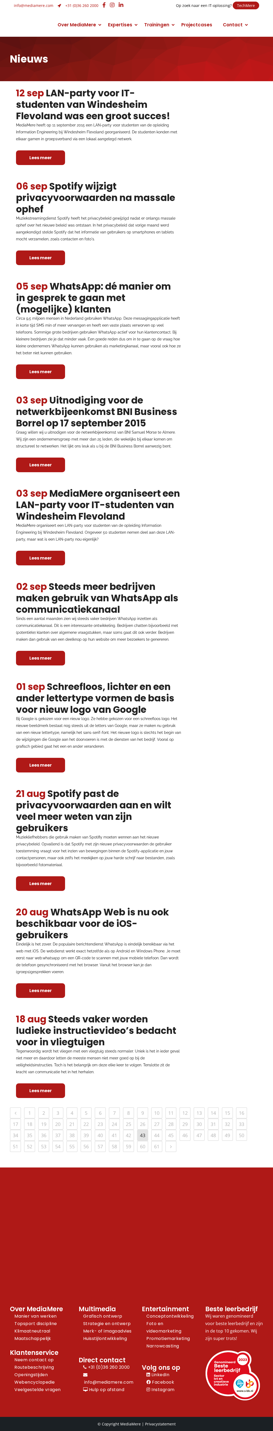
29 (185, 1124)
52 (29, 1146)
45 (171, 1135)
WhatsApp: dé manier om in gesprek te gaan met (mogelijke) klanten (93, 298)
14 (213, 1113)
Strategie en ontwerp (107, 1324)
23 (100, 1124)
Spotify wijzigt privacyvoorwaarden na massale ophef (95, 198)
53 (43, 1146)
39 (86, 1135)
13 (199, 1113)
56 (86, 1146)
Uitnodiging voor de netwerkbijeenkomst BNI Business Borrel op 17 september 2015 (96, 412)
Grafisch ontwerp (102, 1316)
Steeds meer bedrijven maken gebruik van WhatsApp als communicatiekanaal (97, 598)
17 (15, 1124)
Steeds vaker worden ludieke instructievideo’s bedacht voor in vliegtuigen (96, 1030)
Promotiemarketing (168, 1338)
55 (72, 1146)
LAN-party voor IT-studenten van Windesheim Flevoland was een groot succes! (93, 104)
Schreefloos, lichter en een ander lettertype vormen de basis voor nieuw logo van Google (95, 698)
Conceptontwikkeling (170, 1316)
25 (128, 1124)
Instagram (162, 1390)
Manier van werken (35, 1316)
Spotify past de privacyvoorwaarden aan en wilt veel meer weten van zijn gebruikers (93, 810)
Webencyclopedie (34, 1382)
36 (43, 1135)
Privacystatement (160, 1423)
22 (86, 1124)
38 (72, 1135)
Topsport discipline (35, 1324)
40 (100, 1135)
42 (128, 1135)
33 (241, 1124)
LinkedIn (159, 1375)
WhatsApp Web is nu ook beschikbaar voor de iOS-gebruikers (92, 923)
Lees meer (40, 158)
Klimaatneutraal (32, 1331)
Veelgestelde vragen (37, 1390)
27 (156, 1124)
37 (58, 1135)
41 (114, 1135)
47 (199, 1135)
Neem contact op (34, 1360)
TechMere (246, 5)
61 (156, 1146)
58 (114, 1146)
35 (29, 1135)
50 (241, 1135)
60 (142, 1146)
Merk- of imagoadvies (107, 1331)
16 (241, 1113)
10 (156, 1113)
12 (185, 1113)
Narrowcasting (162, 1346)
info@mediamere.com (33, 5)
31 (213, 1124)
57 (100, 1146)
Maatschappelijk (32, 1338)
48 (213, 1135)
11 (171, 1113)
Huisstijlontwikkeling (105, 1338)
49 (227, 1135)
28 (171, 1124)
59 (128, 1146)
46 (185, 1135)
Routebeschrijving (34, 1367)
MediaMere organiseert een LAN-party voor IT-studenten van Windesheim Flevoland (98, 505)
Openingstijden (31, 1375)
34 (15, 1135)
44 (156, 1135)
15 (227, 1113)
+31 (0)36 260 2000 (81, 5)
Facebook (162, 1382)
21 (72, 1124)
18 (29, 1124)
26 (142, 1124)
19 (43, 1124)
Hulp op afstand (106, 1390)
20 (58, 1124)
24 (114, 1124)
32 (227, 1124)
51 (15, 1146)
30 (199, 1124)
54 (58, 1146)
